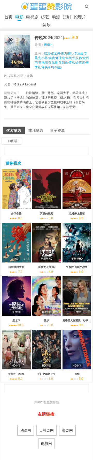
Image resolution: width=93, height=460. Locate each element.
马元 (69, 57)
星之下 (16, 320)
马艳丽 (43, 62)
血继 (77, 374)
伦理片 (80, 17)
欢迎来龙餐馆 (77, 213)
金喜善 (80, 62)
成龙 (47, 53)
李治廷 (78, 53)
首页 (8, 17)
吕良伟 (77, 57)
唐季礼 (48, 44)
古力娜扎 (67, 53)
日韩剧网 (46, 430)
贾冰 (72, 62)
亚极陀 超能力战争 (77, 267)
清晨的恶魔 (46, 213)
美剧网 (67, 430)
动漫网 (25, 430)
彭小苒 (43, 57)
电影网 (46, 443)
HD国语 (11, 140)
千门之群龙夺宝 (46, 374)
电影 (19, 17)
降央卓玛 (48, 67)
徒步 (46, 320)
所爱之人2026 (46, 267)
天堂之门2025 (16, 374)
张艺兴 (55, 53)
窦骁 (52, 57)
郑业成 (60, 57)
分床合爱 (16, 213)
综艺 (45, 17)
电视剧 (32, 17)
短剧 (67, 17)
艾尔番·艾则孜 (58, 62)
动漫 (56, 17)
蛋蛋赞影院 (51, 402)
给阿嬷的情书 (16, 267)
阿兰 (58, 67)
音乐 (46, 24)
